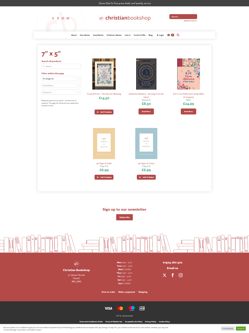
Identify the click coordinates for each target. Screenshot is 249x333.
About (74, 35)
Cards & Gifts (140, 35)
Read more (146, 111)
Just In (128, 35)
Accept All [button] (240, 328)
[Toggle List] (78, 85)
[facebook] (58, 18)
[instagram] (63, 18)
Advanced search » (190, 21)
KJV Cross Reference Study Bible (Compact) (188, 95)
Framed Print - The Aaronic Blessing (104, 93)
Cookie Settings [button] (228, 328)
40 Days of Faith (104, 163)
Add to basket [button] (106, 112)
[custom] (68, 18)
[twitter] (53, 18)
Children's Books (114, 35)
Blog (151, 35)
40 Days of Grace (146, 163)
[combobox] (59, 85)
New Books (85, 35)
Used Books (98, 35)
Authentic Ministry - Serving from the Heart (146, 95)
